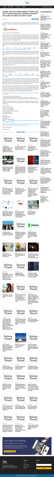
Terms (25, 462)
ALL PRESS (18, 6)
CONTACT (24, 6)
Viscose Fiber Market (6, 37)
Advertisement (26, 466)
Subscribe (44, 468)
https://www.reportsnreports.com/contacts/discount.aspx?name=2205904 (16, 49)
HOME (4, 6)
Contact (25, 467)
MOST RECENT (11, 6)
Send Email (7, 118)
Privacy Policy (26, 464)
